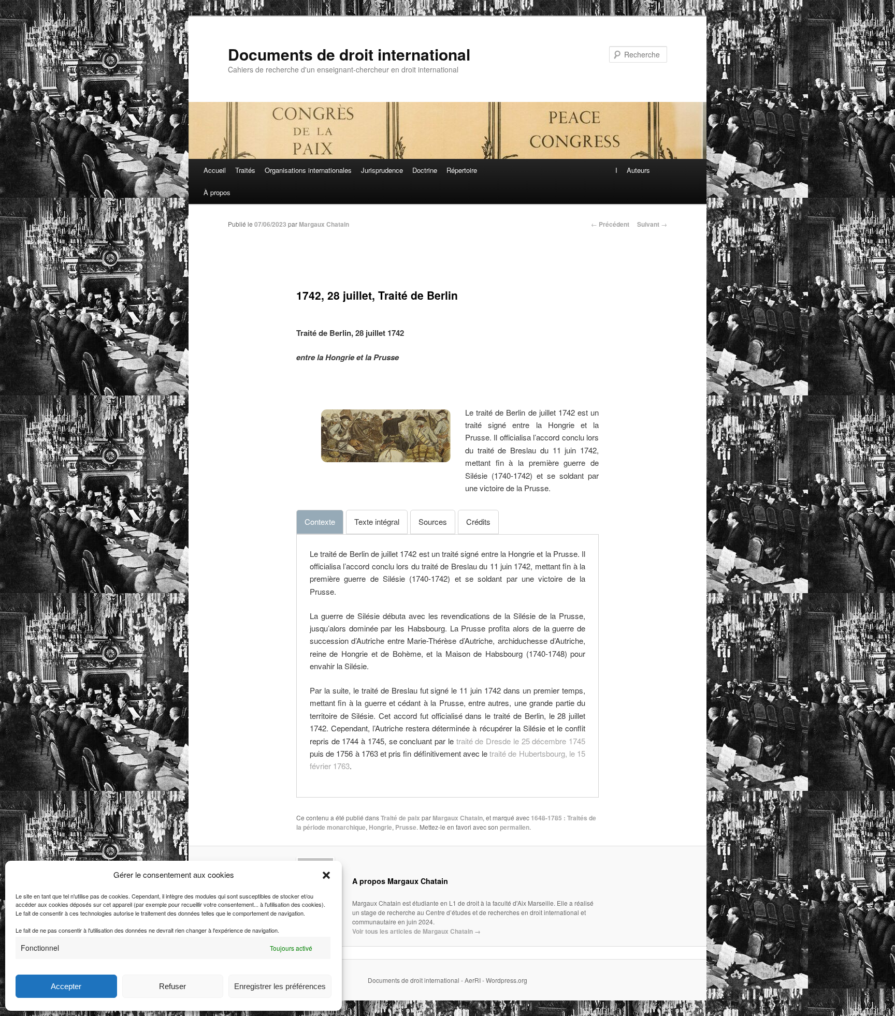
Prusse (405, 827)
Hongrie (380, 827)
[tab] (319, 522)
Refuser (172, 986)
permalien (514, 827)
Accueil (215, 170)
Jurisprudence (382, 170)
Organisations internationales (308, 170)
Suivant (652, 224)
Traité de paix (400, 817)
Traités (245, 170)
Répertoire (461, 170)
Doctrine (424, 170)
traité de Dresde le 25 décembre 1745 (521, 740)
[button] (326, 875)
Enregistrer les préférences (280, 986)
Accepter (66, 986)
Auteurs (638, 170)
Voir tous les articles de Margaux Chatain (416, 931)
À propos (217, 192)
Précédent (610, 224)
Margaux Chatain (324, 224)
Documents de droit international (349, 54)
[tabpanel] (447, 660)
